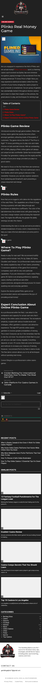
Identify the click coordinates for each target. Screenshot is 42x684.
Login (39, 393)
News (22, 627)
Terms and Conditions (31, 681)
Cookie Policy (19, 681)
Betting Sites (22, 617)
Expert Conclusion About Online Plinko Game (21, 118)
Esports (22, 621)
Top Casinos (22, 637)
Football (22, 623)
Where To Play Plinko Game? (15, 115)
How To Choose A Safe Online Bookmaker (16, 458)
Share (3, 39)
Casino (22, 619)
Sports (22, 635)
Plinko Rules (8, 112)
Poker (22, 633)
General (22, 625)
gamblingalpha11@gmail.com (10, 670)
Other (22, 631)
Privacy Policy (8, 681)
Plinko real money (21, 70)
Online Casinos (22, 629)
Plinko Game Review (11, 109)
